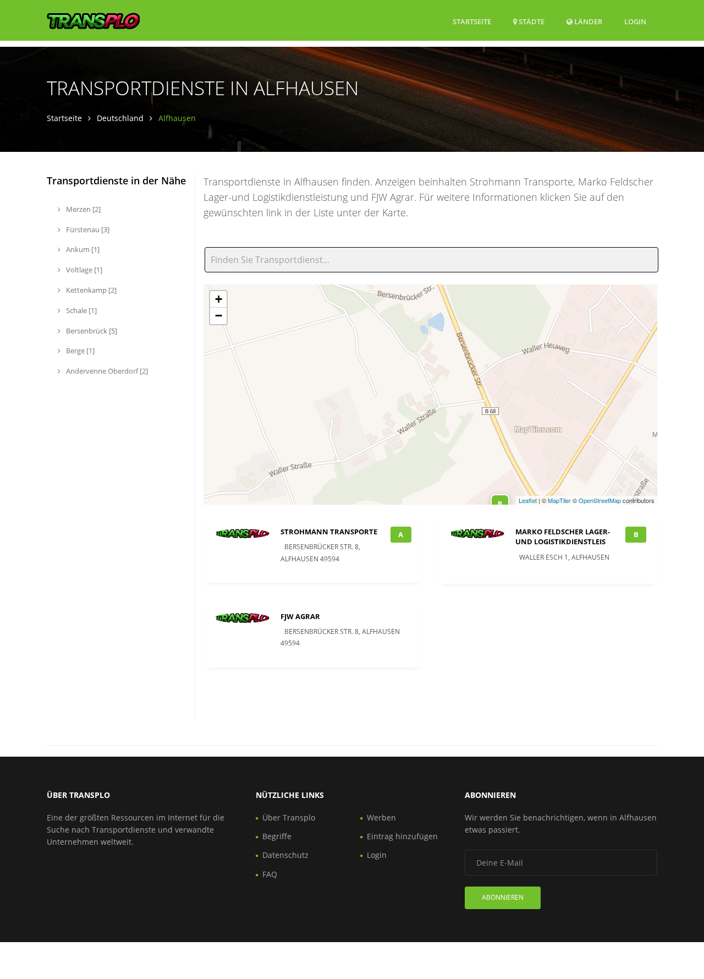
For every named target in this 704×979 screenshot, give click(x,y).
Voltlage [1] (83, 270)
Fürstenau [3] (86, 229)
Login (635, 21)
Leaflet (528, 500)
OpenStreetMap (600, 500)
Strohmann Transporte (328, 532)
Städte (530, 21)
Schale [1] (80, 310)
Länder (587, 21)
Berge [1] (79, 350)
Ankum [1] (82, 249)
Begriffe (277, 836)
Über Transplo (288, 817)
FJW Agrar (300, 616)
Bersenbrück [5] (90, 331)
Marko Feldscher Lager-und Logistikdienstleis (562, 536)
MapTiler (559, 500)
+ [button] (218, 299)
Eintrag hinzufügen (402, 836)
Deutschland (120, 118)
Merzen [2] (82, 209)
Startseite (472, 21)
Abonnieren (503, 897)
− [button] (218, 315)
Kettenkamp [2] (90, 290)
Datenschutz (285, 855)
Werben (381, 817)
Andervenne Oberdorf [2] (106, 371)
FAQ (269, 874)
